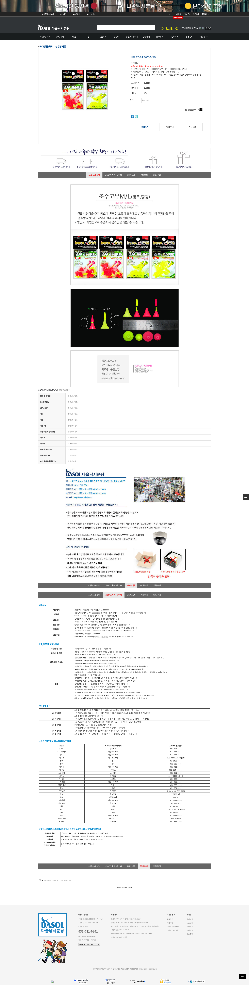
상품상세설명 (94, 175)
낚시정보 (190, 930)
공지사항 (190, 919)
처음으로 (170, 919)
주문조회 (196, 14)
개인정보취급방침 (173, 926)
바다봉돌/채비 (46, 46)
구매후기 (144, 175)
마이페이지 (91, 14)
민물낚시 (103, 36)
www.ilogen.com (100, 636)
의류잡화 (203, 36)
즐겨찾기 (204, 14)
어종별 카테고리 (48, 14)
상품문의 (157, 175)
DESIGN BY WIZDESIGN (148, 969)
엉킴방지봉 (60, 46)
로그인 (171, 14)
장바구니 (187, 14)
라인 (74, 36)
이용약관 (170, 923)
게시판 (64, 14)
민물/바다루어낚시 (132, 37)
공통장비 (189, 36)
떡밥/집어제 (45, 36)
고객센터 (77, 14)
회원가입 (179, 14)
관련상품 (131, 175)
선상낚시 (146, 36)
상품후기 (190, 926)
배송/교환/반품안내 (113, 175)
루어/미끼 (59, 36)
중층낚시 (117, 36)
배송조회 (190, 934)
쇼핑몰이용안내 (172, 930)
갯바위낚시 (160, 36)
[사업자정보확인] (147, 933)
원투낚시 (175, 36)
